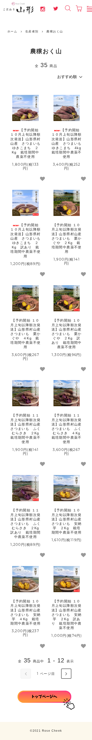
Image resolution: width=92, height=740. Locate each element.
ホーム (12, 31)
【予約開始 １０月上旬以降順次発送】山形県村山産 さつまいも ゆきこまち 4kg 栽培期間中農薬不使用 (67, 143)
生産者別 (32, 31)
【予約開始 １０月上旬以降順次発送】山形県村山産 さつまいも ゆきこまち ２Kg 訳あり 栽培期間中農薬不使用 (25, 240)
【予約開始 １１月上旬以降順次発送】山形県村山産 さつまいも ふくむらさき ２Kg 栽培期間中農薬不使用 (25, 428)
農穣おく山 (54, 31)
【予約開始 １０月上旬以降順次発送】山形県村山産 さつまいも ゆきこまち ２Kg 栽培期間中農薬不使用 (25, 143)
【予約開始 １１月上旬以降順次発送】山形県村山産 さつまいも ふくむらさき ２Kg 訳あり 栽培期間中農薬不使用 (25, 523)
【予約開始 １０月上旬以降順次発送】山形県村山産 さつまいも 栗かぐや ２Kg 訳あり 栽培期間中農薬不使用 (67, 333)
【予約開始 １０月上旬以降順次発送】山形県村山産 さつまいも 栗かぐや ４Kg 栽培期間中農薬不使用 (25, 333)
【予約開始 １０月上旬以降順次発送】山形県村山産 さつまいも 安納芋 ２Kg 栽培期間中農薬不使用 (67, 521)
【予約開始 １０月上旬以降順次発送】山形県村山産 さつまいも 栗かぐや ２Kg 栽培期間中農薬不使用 (67, 238)
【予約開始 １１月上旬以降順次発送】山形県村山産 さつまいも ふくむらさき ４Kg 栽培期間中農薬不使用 (67, 428)
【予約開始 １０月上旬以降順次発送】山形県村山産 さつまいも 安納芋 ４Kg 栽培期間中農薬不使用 (25, 612)
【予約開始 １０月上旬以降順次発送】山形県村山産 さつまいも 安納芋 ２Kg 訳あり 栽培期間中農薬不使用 (67, 614)
